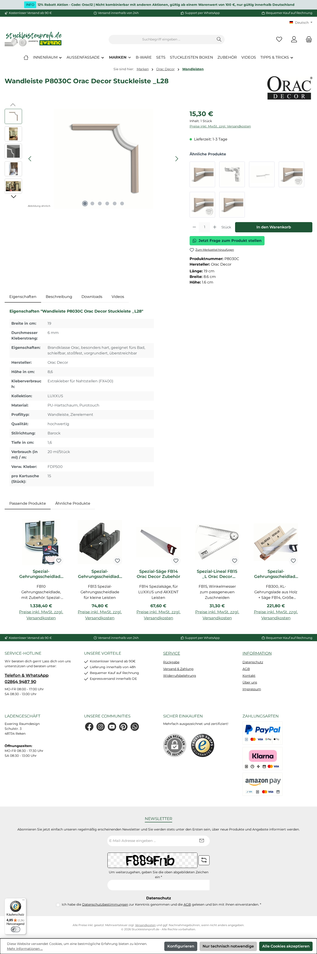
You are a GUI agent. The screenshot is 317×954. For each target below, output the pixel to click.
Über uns (250, 682)
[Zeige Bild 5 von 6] (114, 203)
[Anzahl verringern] (194, 227)
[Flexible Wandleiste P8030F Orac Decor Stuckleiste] (262, 174)
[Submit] (202, 841)
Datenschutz (253, 662)
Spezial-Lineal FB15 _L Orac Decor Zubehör (217, 574)
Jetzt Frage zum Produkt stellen (230, 240)
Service (171, 653)
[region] (92, 159)
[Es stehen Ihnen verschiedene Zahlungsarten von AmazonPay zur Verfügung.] (263, 784)
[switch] (15, 929)
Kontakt (249, 676)
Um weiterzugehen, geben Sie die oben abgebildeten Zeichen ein (158, 874)
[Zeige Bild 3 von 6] (100, 203)
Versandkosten (145, 925)
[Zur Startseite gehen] (34, 39)
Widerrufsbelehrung (179, 676)
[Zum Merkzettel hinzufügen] (58, 560)
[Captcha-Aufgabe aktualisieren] (204, 860)
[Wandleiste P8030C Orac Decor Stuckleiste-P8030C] (103, 159)
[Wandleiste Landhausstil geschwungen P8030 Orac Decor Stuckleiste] (202, 174)
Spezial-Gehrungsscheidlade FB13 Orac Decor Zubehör (100, 574)
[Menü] (23, 901)
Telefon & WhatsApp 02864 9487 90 (27, 678)
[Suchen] (219, 39)
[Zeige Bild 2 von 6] (92, 203)
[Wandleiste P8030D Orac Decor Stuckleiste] (232, 174)
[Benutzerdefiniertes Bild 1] (202, 745)
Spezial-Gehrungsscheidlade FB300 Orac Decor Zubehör (276, 574)
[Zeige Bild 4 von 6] (107, 203)
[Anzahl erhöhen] (215, 227)
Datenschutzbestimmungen (105, 904)
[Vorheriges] (30, 158)
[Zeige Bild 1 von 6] (85, 203)
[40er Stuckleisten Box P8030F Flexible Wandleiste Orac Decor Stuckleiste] (202, 204)
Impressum (252, 689)
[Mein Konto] (294, 39)
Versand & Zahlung (178, 669)
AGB (246, 669)
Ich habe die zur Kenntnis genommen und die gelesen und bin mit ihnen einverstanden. (161, 904)
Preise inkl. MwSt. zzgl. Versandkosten (220, 126)
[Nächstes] (176, 158)
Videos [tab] (118, 296)
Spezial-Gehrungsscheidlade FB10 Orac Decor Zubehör (41, 574)
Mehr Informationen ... (25, 949)
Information (257, 653)
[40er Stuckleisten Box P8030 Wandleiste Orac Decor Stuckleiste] (291, 174)
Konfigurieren (180, 946)
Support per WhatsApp (202, 13)
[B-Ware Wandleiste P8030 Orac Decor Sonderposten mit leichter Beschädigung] (232, 204)
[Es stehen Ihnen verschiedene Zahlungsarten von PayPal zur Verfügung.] (263, 733)
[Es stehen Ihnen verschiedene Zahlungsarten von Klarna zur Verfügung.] (263, 758)
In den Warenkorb (273, 227)
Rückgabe (171, 662)
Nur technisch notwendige (228, 946)
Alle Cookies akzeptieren (286, 946)
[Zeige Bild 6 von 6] (122, 203)
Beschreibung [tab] (59, 296)
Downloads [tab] (91, 296)
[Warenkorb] (307, 39)
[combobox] (161, 39)
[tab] (23, 297)
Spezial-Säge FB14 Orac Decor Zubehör (158, 574)
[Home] (26, 57)
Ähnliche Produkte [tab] (72, 503)
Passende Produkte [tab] (27, 503)
